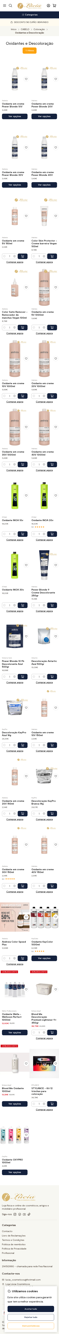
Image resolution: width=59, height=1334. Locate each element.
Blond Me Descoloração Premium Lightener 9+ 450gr (43, 1018)
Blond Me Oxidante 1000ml (13, 1090)
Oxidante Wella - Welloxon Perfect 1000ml (11, 1017)
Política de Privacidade (14, 1248)
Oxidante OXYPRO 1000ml (12, 1161)
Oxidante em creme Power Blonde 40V (42, 174)
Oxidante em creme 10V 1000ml (13, 385)
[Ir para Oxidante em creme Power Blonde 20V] (44, 79)
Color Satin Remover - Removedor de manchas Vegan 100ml (15, 315)
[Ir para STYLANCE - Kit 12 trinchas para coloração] (44, 1063)
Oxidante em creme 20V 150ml (13, 802)
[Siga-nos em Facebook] (19, 1214)
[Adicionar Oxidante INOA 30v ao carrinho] (23, 605)
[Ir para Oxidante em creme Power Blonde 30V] (15, 147)
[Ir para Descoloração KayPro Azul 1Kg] (15, 707)
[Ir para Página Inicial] (30, 5)
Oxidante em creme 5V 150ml (13, 242)
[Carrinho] (54, 6)
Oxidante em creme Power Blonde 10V (13, 105)
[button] (30, 50)
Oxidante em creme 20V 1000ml (42, 385)
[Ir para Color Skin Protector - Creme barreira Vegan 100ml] (44, 215)
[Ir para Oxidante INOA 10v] (15, 495)
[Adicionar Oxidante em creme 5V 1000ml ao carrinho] (52, 327)
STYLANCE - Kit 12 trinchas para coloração (42, 1091)
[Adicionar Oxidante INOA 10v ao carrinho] (23, 534)
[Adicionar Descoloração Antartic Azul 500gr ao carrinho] (52, 676)
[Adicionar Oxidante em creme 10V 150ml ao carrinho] (52, 745)
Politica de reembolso (14, 1244)
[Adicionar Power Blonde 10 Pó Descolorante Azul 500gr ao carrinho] (23, 676)
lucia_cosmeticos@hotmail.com (23, 1279)
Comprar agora (14, 262)
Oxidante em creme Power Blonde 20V (42, 105)
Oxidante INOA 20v (42, 520)
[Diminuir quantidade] (4, 256)
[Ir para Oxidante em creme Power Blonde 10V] (15, 79)
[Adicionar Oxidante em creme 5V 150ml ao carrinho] (23, 256)
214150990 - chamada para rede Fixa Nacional (27, 1266)
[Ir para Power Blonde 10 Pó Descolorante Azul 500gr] (15, 636)
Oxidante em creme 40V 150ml (42, 871)
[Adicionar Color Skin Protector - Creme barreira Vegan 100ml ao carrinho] (52, 256)
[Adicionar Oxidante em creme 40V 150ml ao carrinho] (52, 886)
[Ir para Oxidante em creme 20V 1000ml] (44, 358)
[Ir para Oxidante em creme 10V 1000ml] (15, 358)
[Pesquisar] (10, 6)
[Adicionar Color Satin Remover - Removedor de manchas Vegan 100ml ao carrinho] (23, 327)
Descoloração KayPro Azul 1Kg (14, 734)
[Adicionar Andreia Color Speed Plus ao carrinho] (23, 958)
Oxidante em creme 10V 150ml (42, 734)
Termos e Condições (13, 1240)
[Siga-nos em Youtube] (24, 1214)
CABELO (25, 29)
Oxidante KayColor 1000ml (42, 943)
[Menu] (4, 6)
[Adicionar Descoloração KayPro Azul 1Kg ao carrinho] (23, 745)
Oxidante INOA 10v (12, 520)
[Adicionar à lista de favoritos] (26, 79)
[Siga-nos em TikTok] (29, 1214)
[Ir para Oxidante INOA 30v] (15, 565)
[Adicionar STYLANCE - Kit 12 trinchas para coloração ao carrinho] (52, 1104)
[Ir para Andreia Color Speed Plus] (15, 917)
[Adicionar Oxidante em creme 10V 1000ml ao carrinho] (23, 396)
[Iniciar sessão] (48, 6)
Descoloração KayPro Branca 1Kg (43, 802)
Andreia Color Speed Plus (14, 943)
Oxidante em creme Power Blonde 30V (13, 174)
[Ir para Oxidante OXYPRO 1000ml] (15, 1134)
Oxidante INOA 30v (13, 589)
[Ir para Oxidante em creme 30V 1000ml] (15, 427)
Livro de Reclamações (14, 1235)
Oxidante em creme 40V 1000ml (42, 453)
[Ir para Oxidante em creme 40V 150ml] (44, 844)
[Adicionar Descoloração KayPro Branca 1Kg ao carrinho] (52, 813)
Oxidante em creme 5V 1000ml (42, 313)
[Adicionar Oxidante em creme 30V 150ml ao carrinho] (23, 886)
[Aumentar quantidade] (14, 256)
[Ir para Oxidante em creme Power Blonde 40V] (44, 147)
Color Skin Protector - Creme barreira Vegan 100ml (44, 243)
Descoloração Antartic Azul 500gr (44, 662)
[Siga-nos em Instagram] (15, 1214)
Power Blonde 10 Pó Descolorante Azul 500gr (13, 664)
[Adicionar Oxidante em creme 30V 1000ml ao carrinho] (23, 464)
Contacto (7, 1231)
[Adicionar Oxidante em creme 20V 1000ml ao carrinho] (52, 396)
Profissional (8, 1253)
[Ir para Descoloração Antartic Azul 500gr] (44, 636)
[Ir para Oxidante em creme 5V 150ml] (15, 215)
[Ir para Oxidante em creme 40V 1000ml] (44, 427)
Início (14, 29)
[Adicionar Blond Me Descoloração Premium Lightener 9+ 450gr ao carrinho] (52, 1032)
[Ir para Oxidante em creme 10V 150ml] (44, 707)
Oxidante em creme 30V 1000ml (13, 453)
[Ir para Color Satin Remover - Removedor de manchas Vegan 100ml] (15, 287)
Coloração (39, 29)
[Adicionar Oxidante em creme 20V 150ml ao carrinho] (23, 813)
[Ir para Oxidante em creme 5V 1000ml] (44, 287)
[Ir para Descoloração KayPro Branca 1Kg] (44, 776)
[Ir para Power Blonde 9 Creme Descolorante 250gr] (44, 565)
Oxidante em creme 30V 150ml (13, 871)
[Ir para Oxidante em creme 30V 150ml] (15, 844)
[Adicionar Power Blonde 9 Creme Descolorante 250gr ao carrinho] (52, 605)
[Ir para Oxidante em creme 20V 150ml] (15, 776)
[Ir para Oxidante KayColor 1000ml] (44, 917)
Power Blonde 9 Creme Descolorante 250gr (43, 592)
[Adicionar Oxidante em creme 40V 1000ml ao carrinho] (52, 464)
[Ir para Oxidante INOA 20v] (44, 495)
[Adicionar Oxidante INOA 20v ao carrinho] (52, 534)
